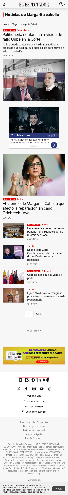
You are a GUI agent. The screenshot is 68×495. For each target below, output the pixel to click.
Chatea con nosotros (36, 411)
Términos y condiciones (34, 426)
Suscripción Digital (34, 406)
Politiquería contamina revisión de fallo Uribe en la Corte (32, 37)
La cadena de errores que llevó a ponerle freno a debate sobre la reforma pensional (45, 232)
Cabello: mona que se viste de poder (44, 276)
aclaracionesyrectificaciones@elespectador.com (42, 460)
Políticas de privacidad (34, 430)
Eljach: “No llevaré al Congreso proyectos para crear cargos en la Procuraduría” (46, 296)
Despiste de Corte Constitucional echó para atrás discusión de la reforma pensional (44, 255)
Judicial (20, 199)
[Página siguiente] (49, 315)
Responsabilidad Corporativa (34, 422)
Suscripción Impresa (34, 401)
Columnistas (23, 30)
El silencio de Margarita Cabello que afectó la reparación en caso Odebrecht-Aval (34, 208)
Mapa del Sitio (34, 395)
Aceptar (59, 488)
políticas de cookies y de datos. (31, 492)
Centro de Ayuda (34, 434)
